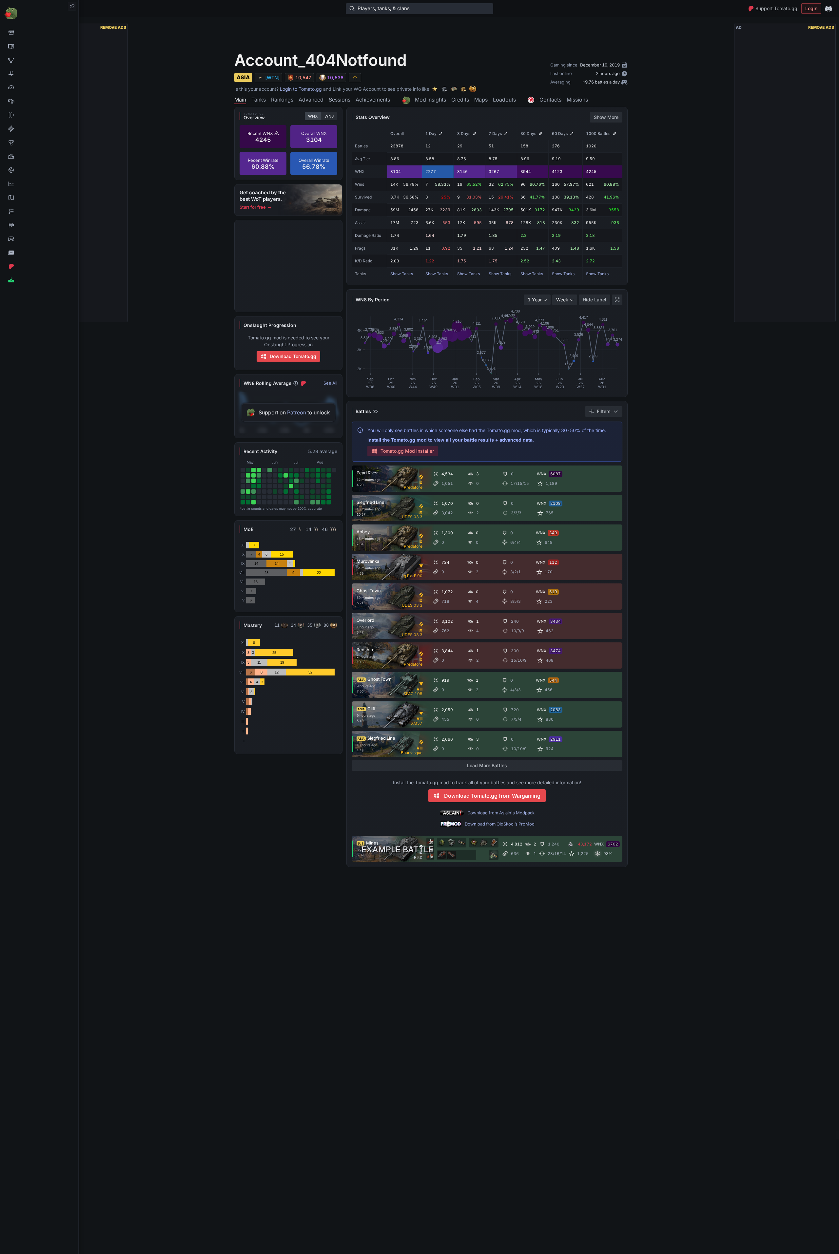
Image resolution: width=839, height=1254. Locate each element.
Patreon (296, 412)
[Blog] (39, 252)
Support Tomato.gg (776, 8)
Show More (606, 117)
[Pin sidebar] (72, 6)
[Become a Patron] (39, 266)
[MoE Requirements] (39, 128)
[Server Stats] (39, 170)
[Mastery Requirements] (39, 142)
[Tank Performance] (39, 87)
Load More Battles (487, 765)
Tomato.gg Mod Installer (407, 451)
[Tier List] (39, 225)
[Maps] (39, 197)
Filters (604, 411)
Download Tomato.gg (293, 356)
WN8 (329, 116)
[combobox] (537, 299)
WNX (313, 116)
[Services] (39, 32)
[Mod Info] (39, 280)
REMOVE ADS (113, 27)
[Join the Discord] (828, 8)
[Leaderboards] (39, 211)
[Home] (39, 13)
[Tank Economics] (39, 101)
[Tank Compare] (39, 115)
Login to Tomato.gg (301, 89)
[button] (834, 1135)
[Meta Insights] (39, 183)
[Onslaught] (39, 59)
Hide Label (594, 299)
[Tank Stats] (39, 73)
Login (811, 8)
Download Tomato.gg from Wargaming (492, 795)
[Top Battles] (39, 156)
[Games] (39, 238)
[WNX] (39, 46)
